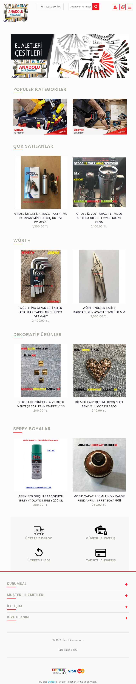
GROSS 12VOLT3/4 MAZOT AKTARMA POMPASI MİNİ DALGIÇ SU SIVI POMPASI (40, 218)
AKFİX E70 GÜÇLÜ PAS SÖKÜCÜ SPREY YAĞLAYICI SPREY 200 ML (40, 498)
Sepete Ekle (42, 186)
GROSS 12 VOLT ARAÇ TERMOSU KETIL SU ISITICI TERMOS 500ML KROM (99, 218)
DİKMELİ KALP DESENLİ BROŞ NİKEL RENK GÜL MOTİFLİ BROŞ (99, 404)
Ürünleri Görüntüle (40, 123)
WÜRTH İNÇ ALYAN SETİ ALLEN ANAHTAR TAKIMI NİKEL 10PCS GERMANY (40, 312)
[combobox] (50, 6)
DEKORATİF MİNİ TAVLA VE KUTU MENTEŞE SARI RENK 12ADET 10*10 (41, 404)
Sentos (51, 681)
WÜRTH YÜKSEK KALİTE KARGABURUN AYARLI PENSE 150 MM (99, 310)
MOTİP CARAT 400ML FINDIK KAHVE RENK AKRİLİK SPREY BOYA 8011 (99, 498)
